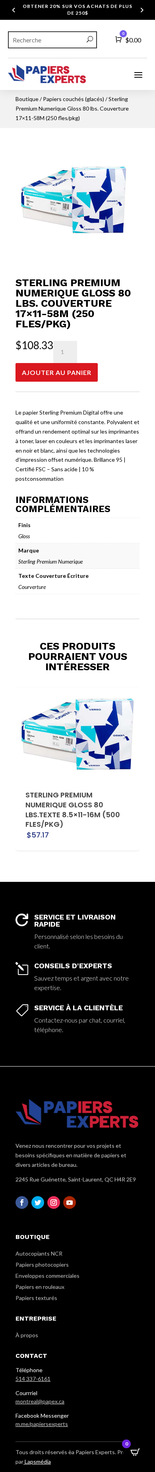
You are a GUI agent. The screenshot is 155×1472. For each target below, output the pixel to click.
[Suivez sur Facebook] (21, 1202)
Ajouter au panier (56, 372)
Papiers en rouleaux (39, 1286)
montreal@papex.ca (39, 1401)
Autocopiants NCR (38, 1253)
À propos (26, 1335)
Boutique (27, 99)
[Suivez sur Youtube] (69, 1202)
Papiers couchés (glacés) (73, 99)
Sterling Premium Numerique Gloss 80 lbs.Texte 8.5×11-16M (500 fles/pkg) (72, 809)
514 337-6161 (32, 1378)
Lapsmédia (37, 1461)
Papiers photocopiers (42, 1264)
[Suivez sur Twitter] (37, 1202)
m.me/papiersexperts (41, 1423)
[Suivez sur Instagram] (53, 1202)
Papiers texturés (36, 1297)
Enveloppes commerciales (47, 1275)
